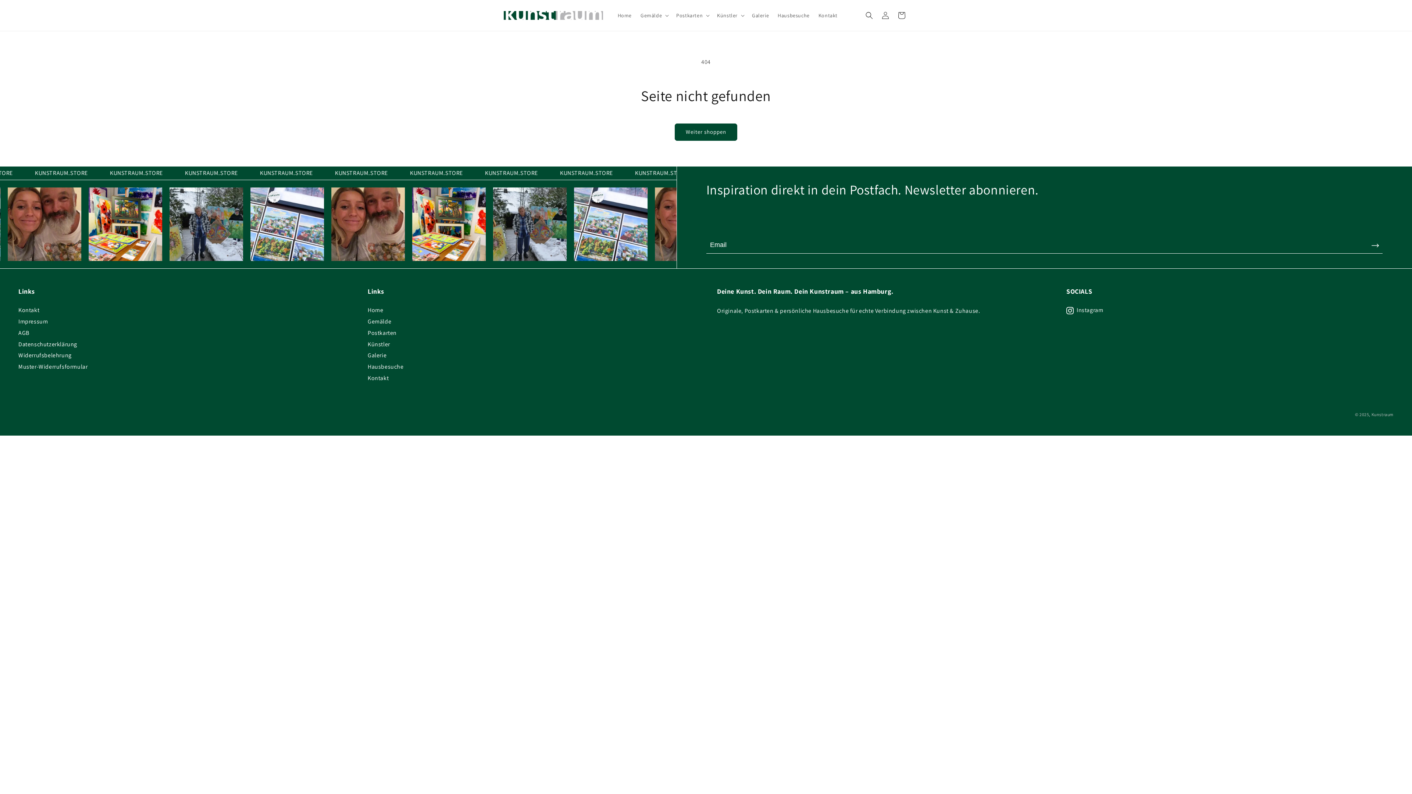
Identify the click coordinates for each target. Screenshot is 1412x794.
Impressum (33, 321)
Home (375, 310)
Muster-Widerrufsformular (53, 367)
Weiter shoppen (706, 131)
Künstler (379, 344)
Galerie (377, 355)
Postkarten (382, 333)
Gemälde (379, 321)
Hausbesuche (386, 367)
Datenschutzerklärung (47, 344)
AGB (23, 333)
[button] (654, 15)
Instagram (1090, 310)
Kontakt (28, 310)
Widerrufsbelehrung (45, 355)
